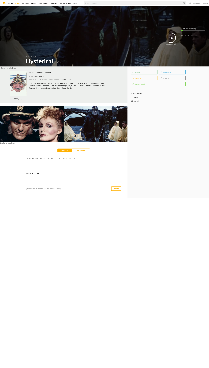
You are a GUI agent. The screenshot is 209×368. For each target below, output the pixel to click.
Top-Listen (43, 3)
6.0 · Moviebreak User (189, 35)
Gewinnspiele (65, 3)
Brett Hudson (65, 80)
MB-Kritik (64, 150)
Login (205, 3)
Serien (33, 3)
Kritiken (25, 3)
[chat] (190, 3)
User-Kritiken (81, 150)
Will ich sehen (166, 72)
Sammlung (165, 78)
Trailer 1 (136, 101)
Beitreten (197, 3)
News (10, 3)
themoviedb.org (11, 68)
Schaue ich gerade (140, 84)
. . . (80, 3)
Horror (48, 73)
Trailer (135, 97)
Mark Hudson (54, 80)
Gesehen (137, 72)
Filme (17, 3)
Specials (54, 3)
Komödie (39, 73)
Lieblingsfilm (138, 78)
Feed (75, 3)
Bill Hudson (42, 80)
